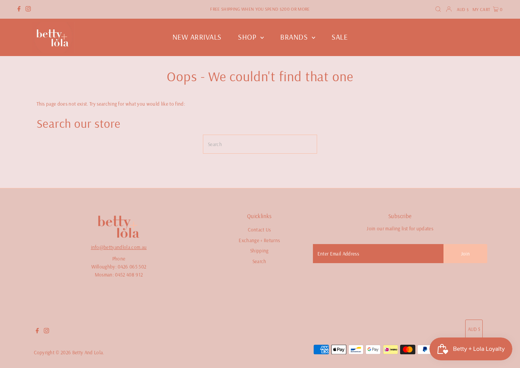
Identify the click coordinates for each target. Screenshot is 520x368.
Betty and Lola (87, 352)
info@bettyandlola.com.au (119, 247)
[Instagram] (28, 9)
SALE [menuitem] (340, 37)
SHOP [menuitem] (248, 37)
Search (259, 261)
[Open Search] (438, 9)
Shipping (259, 250)
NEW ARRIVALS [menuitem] (197, 37)
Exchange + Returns (259, 240)
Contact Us (259, 230)
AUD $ (463, 9)
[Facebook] (19, 9)
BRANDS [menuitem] (295, 37)
